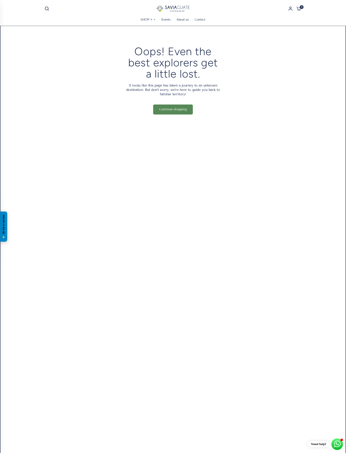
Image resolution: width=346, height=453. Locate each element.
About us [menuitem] (182, 19)
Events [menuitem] (165, 19)
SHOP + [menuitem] (146, 19)
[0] (297, 8)
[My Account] (290, 8)
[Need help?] (337, 444)
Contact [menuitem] (200, 19)
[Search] (48, 9)
